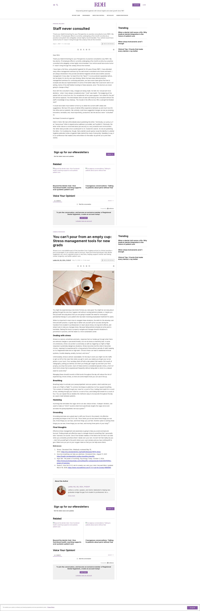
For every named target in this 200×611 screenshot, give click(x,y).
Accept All (192, 607)
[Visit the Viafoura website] (110, 208)
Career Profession (122, 15)
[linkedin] (81, 49)
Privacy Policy (50, 607)
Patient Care (76, 15)
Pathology (110, 15)
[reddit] (86, 49)
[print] (113, 49)
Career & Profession (59, 231)
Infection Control (98, 15)
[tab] (57, 200)
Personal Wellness (58, 23)
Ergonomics (86, 15)
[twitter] (83, 49)
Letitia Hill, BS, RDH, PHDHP (62, 260)
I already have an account (84, 221)
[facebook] (78, 49)
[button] (54, 5)
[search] (57, 5)
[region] (83, 204)
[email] (89, 49)
